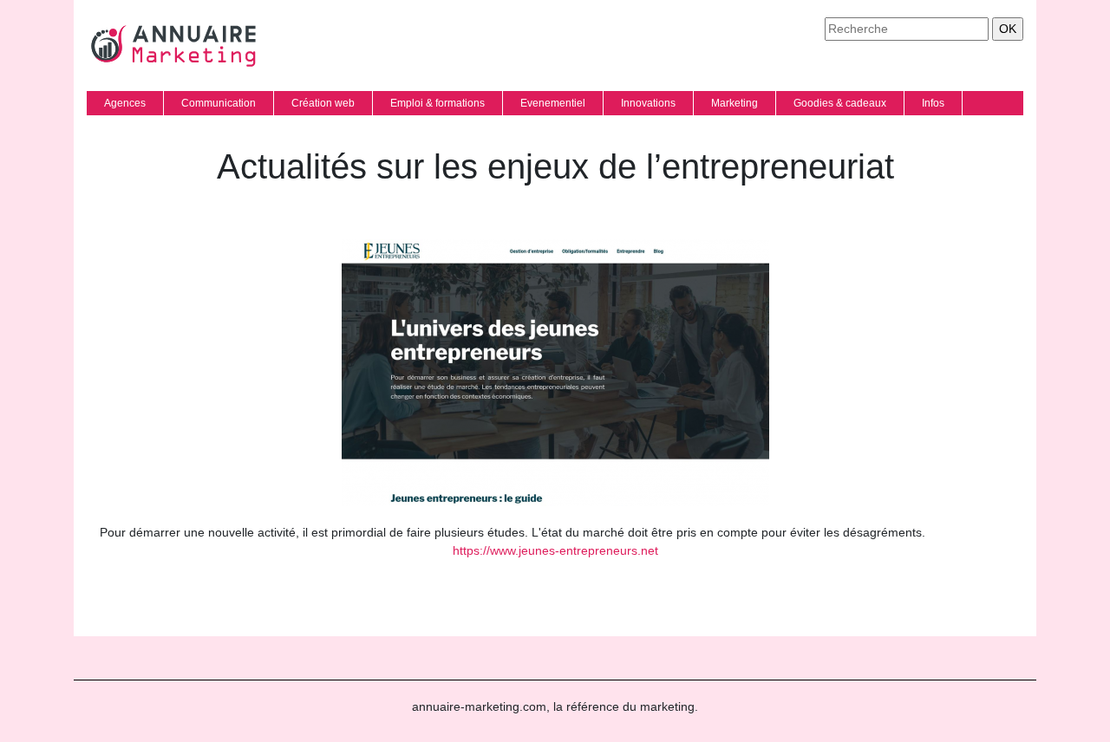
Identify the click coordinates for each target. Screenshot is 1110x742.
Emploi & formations (437, 103)
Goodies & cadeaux (839, 103)
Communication (218, 103)
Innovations (648, 103)
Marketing (734, 103)
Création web (323, 103)
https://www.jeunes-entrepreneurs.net (555, 550)
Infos (933, 103)
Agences (125, 103)
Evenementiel (552, 103)
